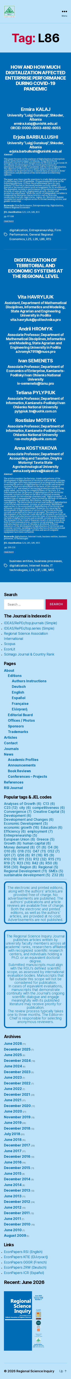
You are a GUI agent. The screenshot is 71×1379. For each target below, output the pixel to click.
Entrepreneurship (41, 230)
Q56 (23, 855)
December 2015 (17, 1168)
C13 (49, 804)
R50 (52, 863)
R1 (37, 855)
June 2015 (12, 1174)
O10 (10, 851)
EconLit (9, 649)
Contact (11, 743)
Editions (15, 676)
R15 (48, 239)
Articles (10, 738)
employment (40, 831)
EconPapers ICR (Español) (24, 1273)
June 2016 (12, 1162)
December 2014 (17, 1179)
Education (52, 827)
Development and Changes (29, 820)
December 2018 (17, 1128)
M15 (51, 570)
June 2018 (12, 1140)
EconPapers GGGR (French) (25, 1262)
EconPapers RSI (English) (23, 1252)
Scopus (9, 644)
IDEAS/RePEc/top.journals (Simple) (30, 623)
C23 (11, 808)
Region (28, 867)
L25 (28, 239)
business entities (21, 561)
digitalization (18, 230)
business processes (48, 561)
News (8, 754)
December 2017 (17, 1145)
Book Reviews (19, 771)
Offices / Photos (21, 720)
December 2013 (17, 1190)
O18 (24, 851)
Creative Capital (49, 812)
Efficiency (15, 831)
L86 (42, 239)
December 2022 (17, 1083)
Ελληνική (19, 709)
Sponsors (16, 726)
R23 (24, 863)
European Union (19, 839)
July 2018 (12, 1134)
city (25, 808)
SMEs (56, 871)
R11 (25, 859)
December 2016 (17, 1157)
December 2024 (17, 1061)
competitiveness (48, 808)
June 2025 (13, 1055)
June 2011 (12, 1219)
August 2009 (15, 1236)
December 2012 (17, 1202)
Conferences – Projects (27, 777)
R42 (38, 863)
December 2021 (17, 1095)
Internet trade (39, 565)
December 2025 (17, 1049)
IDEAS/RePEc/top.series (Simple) (29, 628)
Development (17, 816)
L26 (35, 239)
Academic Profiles (23, 760)
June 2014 (13, 1185)
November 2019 (17, 1117)
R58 (11, 867)
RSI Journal (13, 788)
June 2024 (13, 1066)
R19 (9, 863)
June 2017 (12, 1151)
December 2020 (17, 1106)
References (13, 782)
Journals (11, 749)
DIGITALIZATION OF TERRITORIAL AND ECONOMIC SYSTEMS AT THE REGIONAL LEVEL (35, 268)
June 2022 (13, 1089)
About (9, 671)
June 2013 (12, 1196)
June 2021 (12, 1100)
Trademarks (18, 732)
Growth (12, 843)
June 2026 (13, 1044)
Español (18, 698)
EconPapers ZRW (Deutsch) (25, 1267)
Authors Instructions (29, 681)
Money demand (19, 847)
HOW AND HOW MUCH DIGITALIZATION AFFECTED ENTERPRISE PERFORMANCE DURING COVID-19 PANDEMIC (35, 78)
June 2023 (13, 1077)
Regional (48, 867)
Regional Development (25, 871)
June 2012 (12, 1207)
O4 (53, 847)
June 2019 (12, 1123)
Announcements (22, 765)
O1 (41, 847)
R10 (10, 859)
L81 (38, 570)
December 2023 (17, 1072)
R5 (49, 855)
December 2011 (17, 1213)
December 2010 (17, 1224)
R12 (40, 859)
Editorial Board (20, 715)
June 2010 (13, 1230)
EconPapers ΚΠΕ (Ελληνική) (26, 1257)
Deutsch (19, 687)
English (18, 692)
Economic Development (26, 823)
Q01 (10, 855)
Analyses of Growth (22, 804)
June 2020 (13, 1111)
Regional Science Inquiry (35, 1371)
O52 (54, 851)
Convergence (18, 812)
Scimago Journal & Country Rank (29, 654)
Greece (46, 839)
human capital (37, 843)
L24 (31, 570)
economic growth (21, 827)
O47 (39, 851)
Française (20, 704)
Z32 (58, 875)
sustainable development (27, 875)
